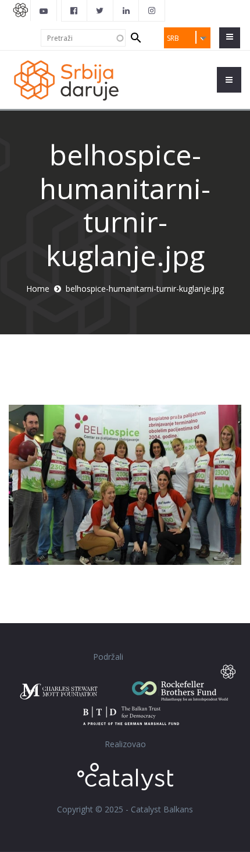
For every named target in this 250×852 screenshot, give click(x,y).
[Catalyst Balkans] (74, 10)
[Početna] (66, 79)
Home (37, 288)
